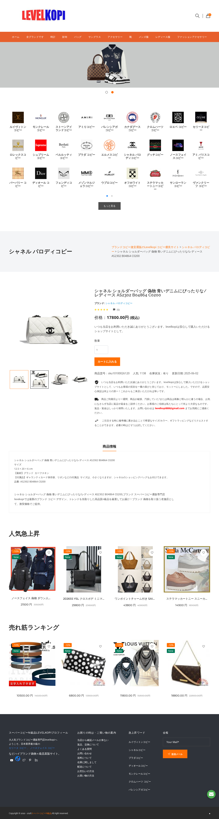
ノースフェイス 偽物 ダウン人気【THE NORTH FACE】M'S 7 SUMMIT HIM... (32, 598)
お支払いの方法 (85, 771)
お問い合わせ (84, 753)
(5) (118, 309)
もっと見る (109, 205)
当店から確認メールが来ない (92, 740)
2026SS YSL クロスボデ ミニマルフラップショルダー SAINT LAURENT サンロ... (84, 598)
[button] (106, 92)
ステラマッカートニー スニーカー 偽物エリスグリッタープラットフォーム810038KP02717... (187, 598)
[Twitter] (24, 760)
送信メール (177, 754)
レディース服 (163, 36)
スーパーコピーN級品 (41, 813)
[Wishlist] (49, 552)
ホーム (16, 36)
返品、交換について (88, 744)
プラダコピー (136, 757)
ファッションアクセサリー (192, 36)
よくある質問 (84, 748)
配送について (84, 766)
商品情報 (109, 446)
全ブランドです (35, 36)
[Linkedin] (36, 760)
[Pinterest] (30, 760)
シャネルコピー (137, 750)
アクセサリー (115, 36)
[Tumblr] (18, 758)
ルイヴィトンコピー (139, 742)
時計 (52, 36)
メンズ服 (144, 36)
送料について (84, 757)
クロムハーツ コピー (140, 781)
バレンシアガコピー (139, 789)
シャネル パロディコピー (118, 303)
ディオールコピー (138, 765)
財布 (64, 36)
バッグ (78, 36)
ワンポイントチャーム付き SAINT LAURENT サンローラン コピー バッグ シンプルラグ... (135, 598)
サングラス (94, 36)
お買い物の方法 (85, 775)
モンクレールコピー (139, 773)
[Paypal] (11, 760)
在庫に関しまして (86, 762)
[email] (211, 794)
